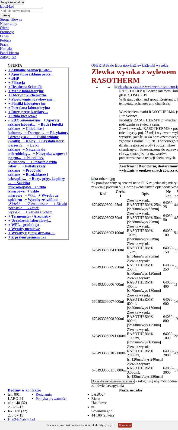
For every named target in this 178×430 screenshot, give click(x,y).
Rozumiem (125, 425)
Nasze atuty (8, 24)
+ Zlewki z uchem (36, 212)
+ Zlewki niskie (33, 204)
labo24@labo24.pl (21, 419)
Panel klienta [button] (9, 53)
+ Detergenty (33, 133)
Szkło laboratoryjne (120, 65)
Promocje (7, 32)
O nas (4, 36)
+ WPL (29, 195)
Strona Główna (11, 19)
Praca (4, 44)
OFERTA (98, 65)
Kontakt (6, 49)
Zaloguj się (8, 57)
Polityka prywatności (51, 399)
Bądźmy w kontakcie (24, 390)
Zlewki (139, 65)
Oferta (4, 28)
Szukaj (5, 15)
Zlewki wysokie (156, 65)
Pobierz (5, 40)
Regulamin (44, 394)
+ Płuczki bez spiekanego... (26, 160)
